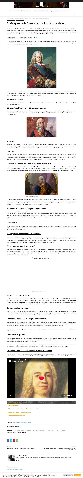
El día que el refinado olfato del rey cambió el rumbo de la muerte (23, 408)
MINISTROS (64, 430)
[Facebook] (8, 440)
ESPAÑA (37, 430)
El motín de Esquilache (13, 405)
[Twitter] (11, 440)
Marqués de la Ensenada (56, 430)
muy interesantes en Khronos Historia (22, 422)
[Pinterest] (14, 440)
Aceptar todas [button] (78, 475)
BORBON (14, 430)
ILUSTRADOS (49, 430)
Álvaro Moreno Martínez (12, 25)
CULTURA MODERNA (20, 430)
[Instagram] (19, 460)
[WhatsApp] (17, 440)
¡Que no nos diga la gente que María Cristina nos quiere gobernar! (21, 448)
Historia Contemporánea (14, 18)
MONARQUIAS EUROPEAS (11, 432)
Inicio (8, 18)
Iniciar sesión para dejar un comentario (15, 469)
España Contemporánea (24, 18)
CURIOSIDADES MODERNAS (30, 430)
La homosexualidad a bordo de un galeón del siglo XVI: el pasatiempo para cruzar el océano (60, 449)
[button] (74, 14)
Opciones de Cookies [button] (68, 475)
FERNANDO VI (42, 430)
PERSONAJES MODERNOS (22, 432)
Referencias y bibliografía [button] (14, 426)
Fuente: (36, 88)
